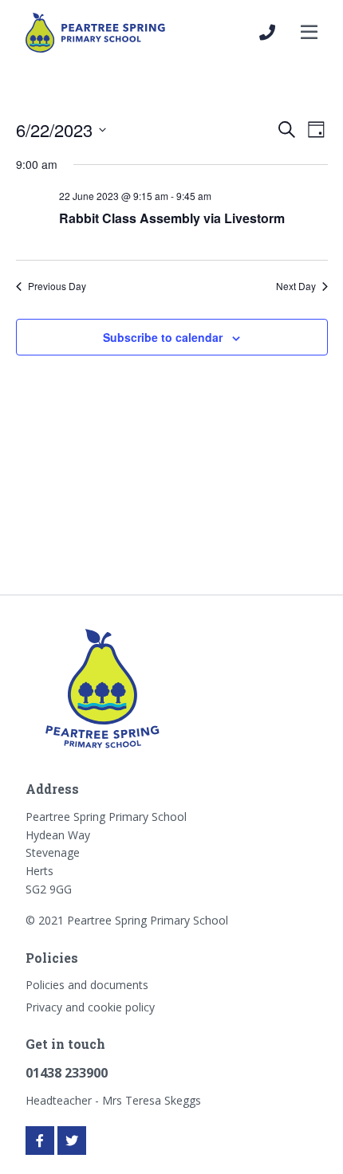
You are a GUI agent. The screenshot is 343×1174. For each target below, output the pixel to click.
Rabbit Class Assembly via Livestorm (172, 218)
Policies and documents (87, 984)
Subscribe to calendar (163, 337)
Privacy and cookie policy (90, 1007)
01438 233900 (67, 1073)
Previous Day (57, 286)
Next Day (296, 286)
